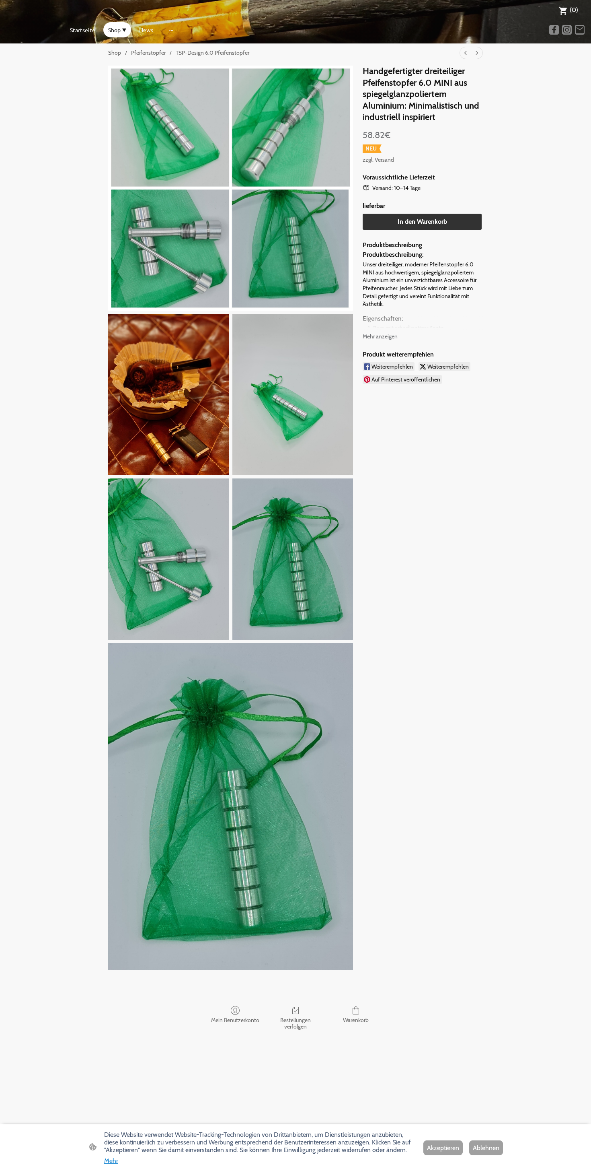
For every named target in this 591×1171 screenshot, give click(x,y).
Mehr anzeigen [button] (380, 336)
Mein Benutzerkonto (235, 1020)
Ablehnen (486, 1148)
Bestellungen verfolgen (295, 1023)
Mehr (111, 1161)
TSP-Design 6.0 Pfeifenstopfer (212, 52)
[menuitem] (465, 53)
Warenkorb (356, 1020)
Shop (114, 52)
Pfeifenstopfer (148, 52)
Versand (384, 159)
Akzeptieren (443, 1148)
